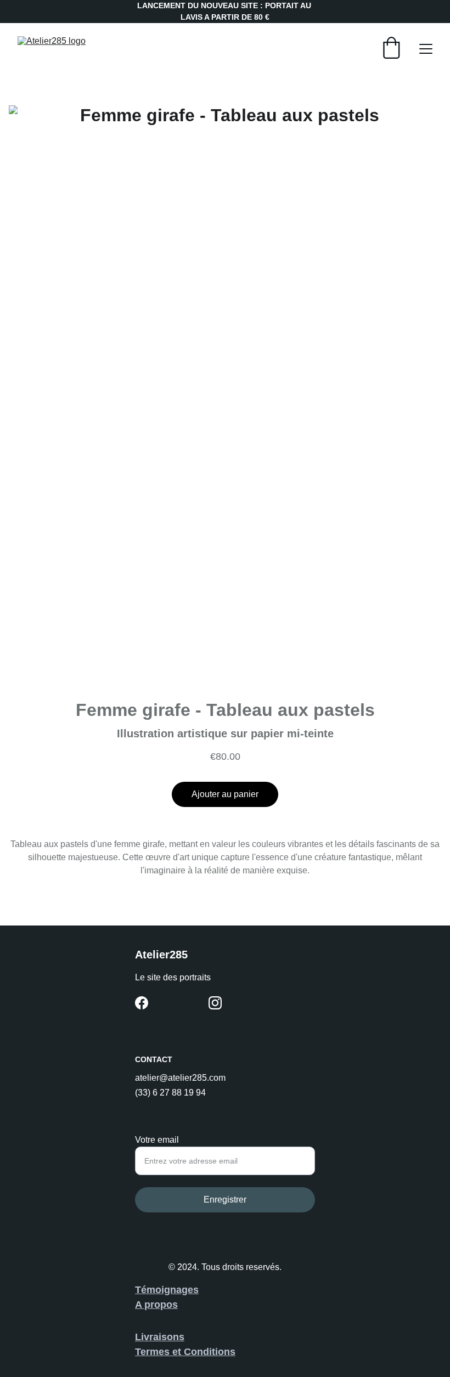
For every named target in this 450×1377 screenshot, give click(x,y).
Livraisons (159, 1336)
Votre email (157, 1139)
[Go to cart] (391, 48)
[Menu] (425, 49)
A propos (156, 1304)
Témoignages (167, 1289)
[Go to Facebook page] (141, 1002)
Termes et (159, 1351)
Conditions (209, 1351)
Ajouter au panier (225, 794)
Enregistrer (225, 1199)
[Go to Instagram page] (215, 1002)
